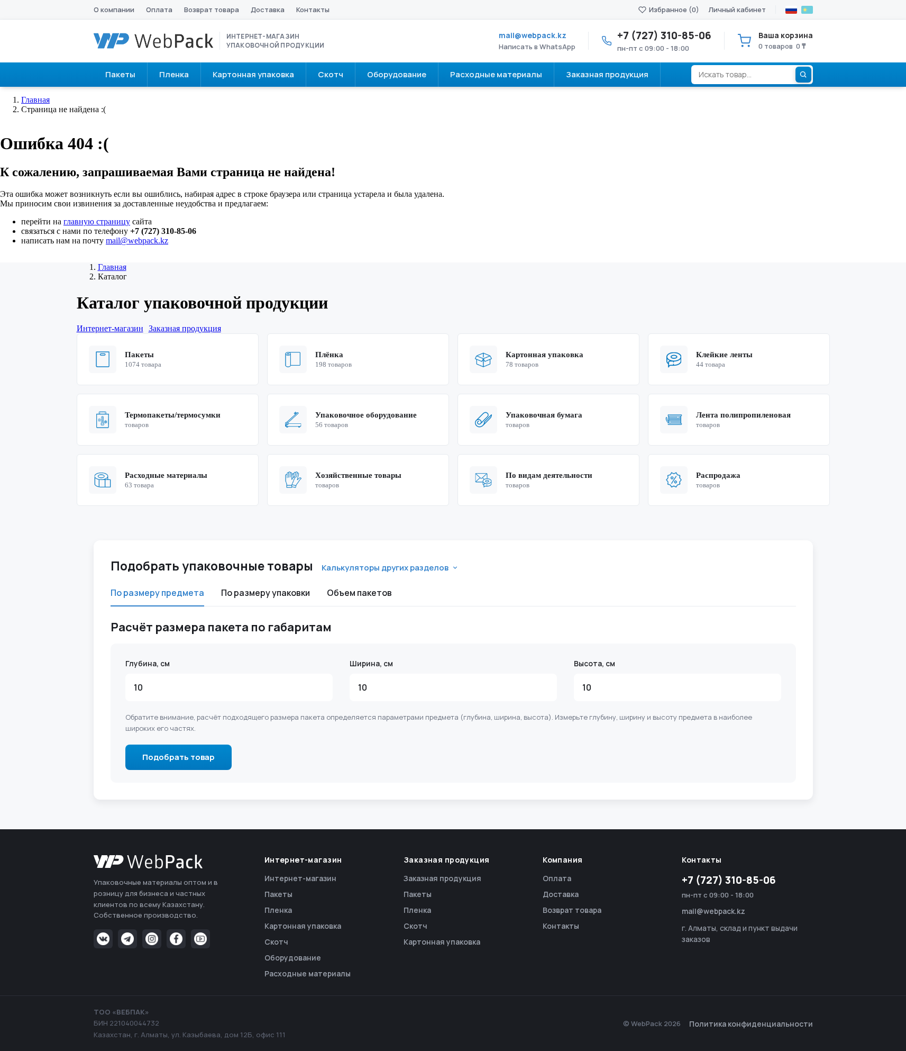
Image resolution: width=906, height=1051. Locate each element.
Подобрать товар (178, 757)
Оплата (159, 9)
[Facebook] (176, 938)
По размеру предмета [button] (157, 593)
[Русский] (791, 10)
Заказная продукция (442, 878)
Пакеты (278, 894)
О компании (114, 9)
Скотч (276, 942)
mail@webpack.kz (532, 35)
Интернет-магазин (300, 878)
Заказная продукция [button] (185, 328)
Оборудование (292, 958)
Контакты (313, 9)
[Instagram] (151, 938)
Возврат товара (211, 9)
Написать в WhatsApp (537, 46)
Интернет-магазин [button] (110, 328)
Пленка (278, 910)
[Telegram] (127, 938)
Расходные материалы (307, 973)
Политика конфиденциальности (751, 1024)
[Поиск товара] (803, 75)
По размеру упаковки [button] (265, 593)
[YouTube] (200, 938)
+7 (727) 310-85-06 (729, 880)
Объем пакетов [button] (359, 593)
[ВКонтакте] (103, 938)
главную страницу (96, 221)
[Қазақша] (807, 10)
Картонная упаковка (302, 926)
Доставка (268, 9)
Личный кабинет (737, 9)
